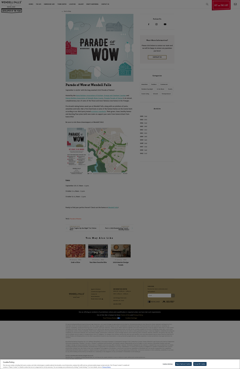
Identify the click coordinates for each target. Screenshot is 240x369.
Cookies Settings (168, 364)
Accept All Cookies (200, 364)
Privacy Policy (106, 367)
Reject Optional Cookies (183, 364)
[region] (120, 364)
